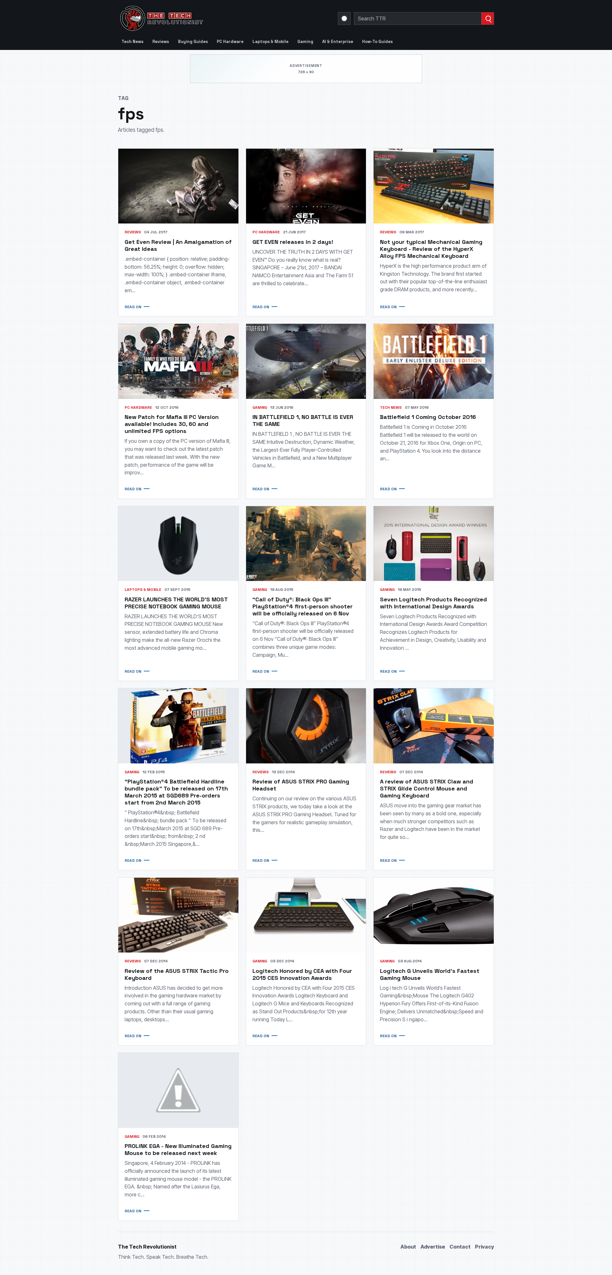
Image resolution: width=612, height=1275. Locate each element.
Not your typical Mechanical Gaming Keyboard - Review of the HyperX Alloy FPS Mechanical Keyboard (431, 248)
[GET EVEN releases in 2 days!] (306, 186)
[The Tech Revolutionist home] (207, 18)
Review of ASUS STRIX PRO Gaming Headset (300, 785)
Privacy (484, 1246)
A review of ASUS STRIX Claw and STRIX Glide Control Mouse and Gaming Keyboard (426, 788)
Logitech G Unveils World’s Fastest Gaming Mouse (429, 974)
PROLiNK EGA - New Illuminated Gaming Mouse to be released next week (178, 1149)
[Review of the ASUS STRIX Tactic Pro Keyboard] (178, 915)
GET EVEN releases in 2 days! (292, 241)
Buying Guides (193, 41)
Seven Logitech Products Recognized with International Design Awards (433, 603)
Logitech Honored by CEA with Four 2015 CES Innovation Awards (302, 974)
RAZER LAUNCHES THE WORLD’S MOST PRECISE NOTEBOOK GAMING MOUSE (176, 603)
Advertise (432, 1246)
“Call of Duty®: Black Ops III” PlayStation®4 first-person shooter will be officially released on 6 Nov (302, 606)
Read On (133, 306)
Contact (459, 1246)
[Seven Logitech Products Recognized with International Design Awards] (434, 543)
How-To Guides (377, 41)
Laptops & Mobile (270, 41)
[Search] (487, 18)
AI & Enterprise (337, 41)
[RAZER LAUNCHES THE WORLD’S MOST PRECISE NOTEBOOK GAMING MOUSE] (178, 543)
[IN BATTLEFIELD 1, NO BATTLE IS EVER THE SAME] (306, 361)
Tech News (132, 41)
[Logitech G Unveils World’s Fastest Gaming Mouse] (434, 915)
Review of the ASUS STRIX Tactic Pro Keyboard (177, 974)
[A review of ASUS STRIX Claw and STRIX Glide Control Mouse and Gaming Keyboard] (434, 725)
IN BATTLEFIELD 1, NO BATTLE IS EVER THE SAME (302, 420)
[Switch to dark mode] (344, 18)
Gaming (305, 41)
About (408, 1246)
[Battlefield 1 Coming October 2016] (434, 361)
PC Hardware (230, 41)
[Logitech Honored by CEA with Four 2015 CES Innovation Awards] (306, 915)
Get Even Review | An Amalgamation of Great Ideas (178, 245)
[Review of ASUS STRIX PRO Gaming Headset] (306, 725)
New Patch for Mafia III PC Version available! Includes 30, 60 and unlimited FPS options (172, 424)
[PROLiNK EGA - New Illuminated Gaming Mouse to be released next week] (178, 1090)
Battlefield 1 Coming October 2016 (428, 417)
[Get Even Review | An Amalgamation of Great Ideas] (178, 186)
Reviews (160, 41)
